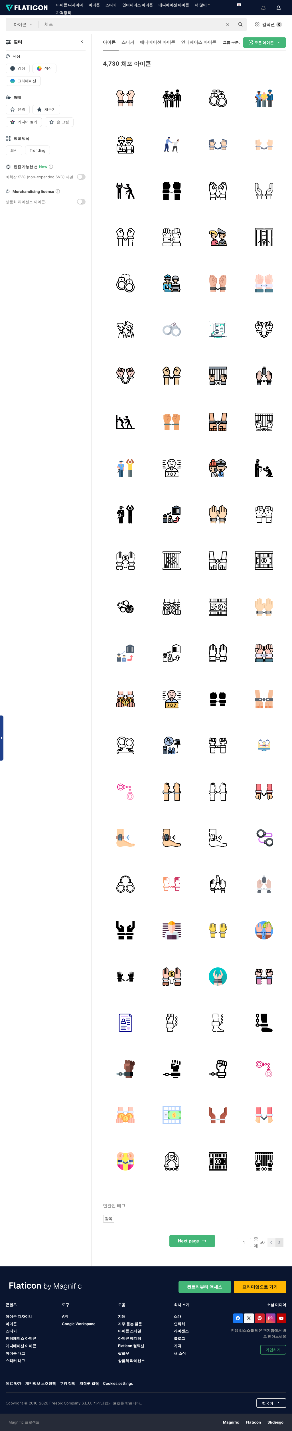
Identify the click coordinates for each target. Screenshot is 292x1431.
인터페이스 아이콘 (137, 5)
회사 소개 (182, 1304)
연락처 (179, 1323)
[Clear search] (228, 24)
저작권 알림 (89, 1383)
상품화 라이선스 (131, 1360)
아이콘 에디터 (129, 1338)
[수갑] (218, 98)
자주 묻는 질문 (130, 1323)
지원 (121, 1316)
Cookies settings (118, 1383)
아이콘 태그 (15, 1353)
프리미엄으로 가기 (260, 1286)
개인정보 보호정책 (40, 1383)
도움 (121, 1304)
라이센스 (181, 1331)
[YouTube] (281, 1318)
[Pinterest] (260, 1318)
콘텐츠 (11, 1304)
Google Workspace (79, 1323)
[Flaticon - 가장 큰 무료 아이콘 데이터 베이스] (27, 8)
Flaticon (253, 1422)
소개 (177, 1316)
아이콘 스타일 (129, 1331)
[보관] (171, 98)
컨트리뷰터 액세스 (204, 1286)
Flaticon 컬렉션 (131, 1345)
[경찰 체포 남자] (125, 191)
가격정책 (63, 12)
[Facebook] (238, 1318)
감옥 (108, 1218)
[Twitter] (249, 1318)
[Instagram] (270, 1318)
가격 (177, 1345)
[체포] (125, 98)
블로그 (179, 1338)
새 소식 (180, 1353)
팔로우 (123, 1353)
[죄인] (264, 237)
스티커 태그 (15, 1360)
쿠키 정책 (68, 1383)
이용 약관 (13, 1383)
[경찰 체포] (125, 422)
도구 (65, 1304)
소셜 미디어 (276, 1304)
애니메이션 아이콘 (174, 5)
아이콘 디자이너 (69, 5)
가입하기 (273, 1349)
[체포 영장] (125, 1023)
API (65, 1316)
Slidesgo (275, 1422)
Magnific (231, 1422)
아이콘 (94, 5)
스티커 (111, 5)
